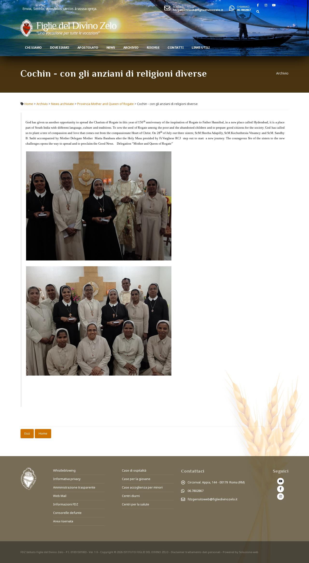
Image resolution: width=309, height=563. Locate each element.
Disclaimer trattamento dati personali (195, 552)
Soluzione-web (248, 552)
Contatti (175, 47)
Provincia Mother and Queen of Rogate (105, 104)
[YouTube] (273, 5)
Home (28, 104)
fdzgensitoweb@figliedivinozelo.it (198, 10)
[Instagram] (265, 5)
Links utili (201, 47)
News (110, 47)
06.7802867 (244, 10)
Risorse (153, 47)
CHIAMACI (243, 6)
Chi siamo (33, 47)
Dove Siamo (59, 47)
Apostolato (87, 47)
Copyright (106, 552)
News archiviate (62, 104)
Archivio (131, 47)
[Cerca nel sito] (257, 11)
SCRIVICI (178, 6)
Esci (27, 433)
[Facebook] (257, 5)
